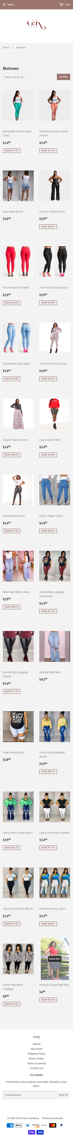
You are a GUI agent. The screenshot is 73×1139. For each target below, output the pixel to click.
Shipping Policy (36, 1053)
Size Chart (36, 1048)
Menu (10, 4)
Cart (67, 4)
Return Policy (36, 1058)
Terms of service (36, 1063)
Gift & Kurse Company (27, 1118)
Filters (63, 77)
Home (6, 47)
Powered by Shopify (52, 1118)
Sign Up (63, 1095)
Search (37, 1044)
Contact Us (36, 1068)
